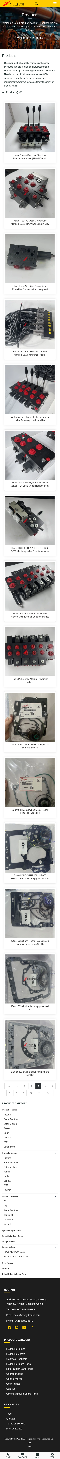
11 (39, 1093)
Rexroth (7, 1115)
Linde (6, 1133)
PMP (5, 1142)
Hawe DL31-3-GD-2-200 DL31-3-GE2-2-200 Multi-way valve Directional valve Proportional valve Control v (30, 551)
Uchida (7, 1137)
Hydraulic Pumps (9, 1110)
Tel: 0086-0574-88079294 (20, 1309)
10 (31, 1093)
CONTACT (22, 1457)
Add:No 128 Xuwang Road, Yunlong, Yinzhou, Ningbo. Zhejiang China (26, 1301)
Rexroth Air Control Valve (15, 1256)
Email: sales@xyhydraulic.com (23, 1315)
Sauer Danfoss (10, 1119)
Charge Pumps (8, 1242)
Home (25, 37)
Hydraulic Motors (9, 1153)
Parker (6, 1128)
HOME (7, 1457)
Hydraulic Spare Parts (11, 1230)
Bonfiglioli (8, 1215)
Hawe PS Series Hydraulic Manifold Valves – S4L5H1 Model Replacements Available (30, 485)
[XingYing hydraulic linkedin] (23, 1327)
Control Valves (8, 1247)
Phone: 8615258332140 (19, 1320)
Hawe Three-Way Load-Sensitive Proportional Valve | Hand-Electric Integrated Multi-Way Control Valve (30, 158)
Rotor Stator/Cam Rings (12, 1236)
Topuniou (8, 1219)
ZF (4, 1201)
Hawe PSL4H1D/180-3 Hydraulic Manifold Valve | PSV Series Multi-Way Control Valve (30, 224)
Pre (8, 1086)
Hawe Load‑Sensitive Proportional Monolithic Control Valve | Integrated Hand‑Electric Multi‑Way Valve (30, 289)
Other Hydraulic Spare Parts (14, 1274)
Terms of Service (15, 1423)
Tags (9, 1413)
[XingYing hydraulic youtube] (15, 1327)
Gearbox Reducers (10, 1196)
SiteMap (10, 1418)
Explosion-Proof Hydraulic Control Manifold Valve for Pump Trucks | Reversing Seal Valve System (30, 354)
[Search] (35, 3)
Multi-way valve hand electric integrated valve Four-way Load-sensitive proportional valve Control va (30, 420)
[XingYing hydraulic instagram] (30, 1327)
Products (37, 37)
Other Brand (9, 1147)
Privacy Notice (14, 1428)
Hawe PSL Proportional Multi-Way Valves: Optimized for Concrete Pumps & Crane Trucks (30, 616)
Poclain (7, 1190)
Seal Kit (5, 1268)
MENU (37, 1457)
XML (30, 1446)
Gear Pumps (7, 1263)
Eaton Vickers (10, 1124)
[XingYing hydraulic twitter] (8, 1327)
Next (49, 1093)
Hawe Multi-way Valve (14, 1252)
